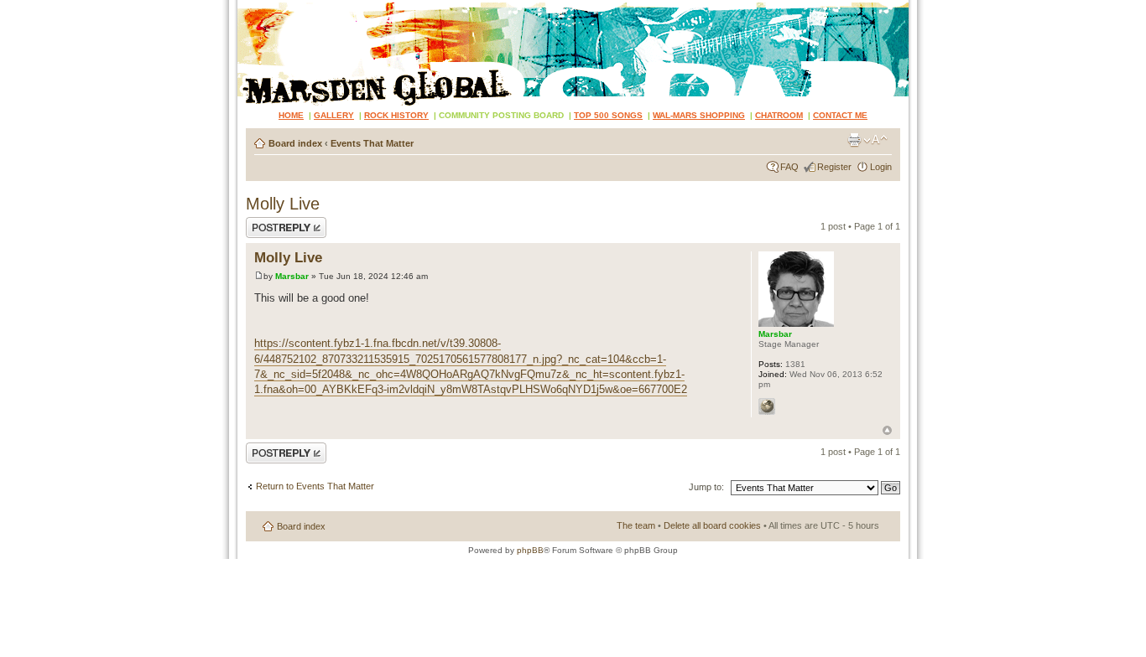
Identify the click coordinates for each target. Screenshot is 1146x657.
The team (636, 525)
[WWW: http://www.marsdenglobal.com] (766, 406)
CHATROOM (779, 115)
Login (881, 167)
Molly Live (283, 203)
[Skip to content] (573, 53)
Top (887, 430)
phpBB (530, 550)
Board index (295, 143)
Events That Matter (372, 143)
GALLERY (334, 115)
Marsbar (292, 276)
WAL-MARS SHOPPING (699, 115)
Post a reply (270, 222)
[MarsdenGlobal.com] (251, 6)
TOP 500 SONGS (608, 115)
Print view (854, 139)
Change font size (875, 139)
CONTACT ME (840, 115)
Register (834, 167)
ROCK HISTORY (396, 115)
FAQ (789, 167)
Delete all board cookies (712, 525)
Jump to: (706, 487)
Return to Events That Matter (315, 486)
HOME (291, 115)
